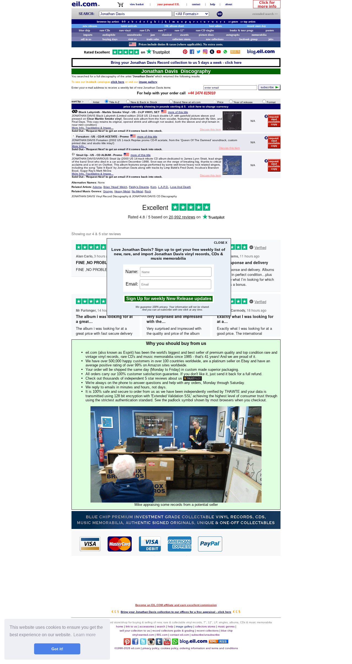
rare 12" (180, 30)
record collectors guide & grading (173, 630)
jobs (270, 39)
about (228, 4)
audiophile (108, 34)
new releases (90, 26)
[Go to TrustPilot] (126, 54)
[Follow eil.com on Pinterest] (127, 643)
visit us (132, 39)
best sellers (215, 26)
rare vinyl (125, 30)
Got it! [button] (57, 649)
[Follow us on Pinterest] (185, 52)
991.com (161, 634)
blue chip (84, 30)
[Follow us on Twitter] (198, 52)
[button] (252, 543)
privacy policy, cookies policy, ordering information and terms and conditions (190, 648)
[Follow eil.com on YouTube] (167, 643)
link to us (131, 626)
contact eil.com (179, 634)
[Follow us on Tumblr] (212, 52)
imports (87, 34)
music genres (226, 626)
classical (167, 34)
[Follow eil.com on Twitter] (143, 643)
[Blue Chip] (176, 527)
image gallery (184, 626)
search (161, 626)
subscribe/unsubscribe (205, 634)
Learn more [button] (84, 634)
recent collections (208, 630)
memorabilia (259, 34)
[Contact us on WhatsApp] (225, 52)
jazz (152, 34)
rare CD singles (205, 30)
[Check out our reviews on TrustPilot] (192, 378)
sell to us (86, 39)
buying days (110, 39)
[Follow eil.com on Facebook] (135, 643)
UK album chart (174, 26)
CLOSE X (220, 242)
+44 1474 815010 (201, 93)
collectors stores (181, 39)
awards (184, 34)
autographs (233, 34)
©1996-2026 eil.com (127, 648)
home (119, 626)
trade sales (153, 39)
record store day (256, 26)
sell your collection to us (135, 630)
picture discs (206, 34)
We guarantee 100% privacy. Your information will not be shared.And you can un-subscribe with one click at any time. (173, 308)
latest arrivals (129, 26)
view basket (137, 4)
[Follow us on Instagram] (205, 52)
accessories (146, 626)
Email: (132, 284)
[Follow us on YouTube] (218, 52)
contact (196, 4)
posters (270, 30)
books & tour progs (241, 30)
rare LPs (145, 30)
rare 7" (162, 30)
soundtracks (134, 34)
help (212, 4)
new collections (215, 39)
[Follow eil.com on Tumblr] (159, 643)
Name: (132, 271)
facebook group (248, 39)
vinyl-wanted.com (143, 634)
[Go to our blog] (261, 53)
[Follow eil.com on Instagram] (151, 643)
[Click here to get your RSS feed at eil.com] (235, 52)
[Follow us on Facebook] (192, 52)
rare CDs (105, 30)
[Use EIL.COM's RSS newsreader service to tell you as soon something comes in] (218, 642)
